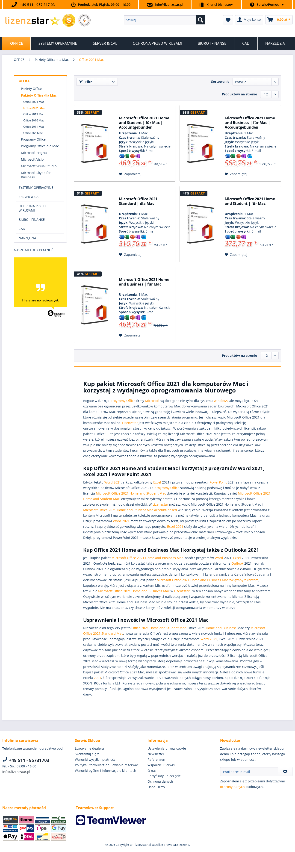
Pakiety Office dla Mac (38, 95)
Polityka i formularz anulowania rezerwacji (107, 765)
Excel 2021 (175, 526)
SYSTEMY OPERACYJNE (36, 187)
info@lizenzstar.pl (169, 4)
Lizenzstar (130, 423)
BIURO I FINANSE (32, 219)
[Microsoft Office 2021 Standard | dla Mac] (94, 224)
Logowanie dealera (89, 748)
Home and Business (221, 628)
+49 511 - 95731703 (28, 760)
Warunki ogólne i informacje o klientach (105, 770)
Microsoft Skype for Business (36, 175)
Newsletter (156, 754)
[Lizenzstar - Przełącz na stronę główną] (32, 21)
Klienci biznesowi (219, 4)
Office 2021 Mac (34, 108)
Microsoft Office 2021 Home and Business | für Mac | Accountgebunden (250, 123)
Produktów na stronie (239, 94)
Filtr (88, 82)
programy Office (122, 400)
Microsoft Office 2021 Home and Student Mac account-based (130, 510)
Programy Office (33, 139)
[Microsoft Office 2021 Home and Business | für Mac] (94, 304)
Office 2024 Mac (33, 102)
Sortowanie (220, 81)
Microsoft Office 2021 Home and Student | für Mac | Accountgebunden (144, 123)
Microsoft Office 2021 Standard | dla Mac (138, 201)
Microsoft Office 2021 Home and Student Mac (131, 493)
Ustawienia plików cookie (167, 748)
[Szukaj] (200, 19)
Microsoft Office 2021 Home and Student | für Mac (250, 201)
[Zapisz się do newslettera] (285, 771)
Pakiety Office (31, 88)
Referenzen (156, 759)
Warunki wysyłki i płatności (95, 759)
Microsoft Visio (32, 159)
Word (219, 558)
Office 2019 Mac (33, 114)
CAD (22, 229)
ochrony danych (232, 786)
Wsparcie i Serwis (161, 765)
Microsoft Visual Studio (38, 166)
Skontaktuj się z (87, 754)
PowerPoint (218, 482)
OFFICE (24, 81)
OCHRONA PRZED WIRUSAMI (32, 208)
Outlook (237, 563)
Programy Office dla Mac (40, 146)
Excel (157, 482)
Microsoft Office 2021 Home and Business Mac (147, 558)
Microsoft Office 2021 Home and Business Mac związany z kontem (207, 580)
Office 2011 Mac (33, 127)
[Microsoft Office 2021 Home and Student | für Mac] (200, 224)
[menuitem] (164, 19)
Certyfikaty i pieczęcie (164, 776)
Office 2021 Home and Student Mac (158, 628)
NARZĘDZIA (27, 238)
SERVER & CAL (29, 197)
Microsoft (152, 400)
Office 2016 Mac (33, 120)
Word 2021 (112, 482)
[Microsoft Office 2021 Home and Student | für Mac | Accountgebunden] (94, 143)
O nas (152, 770)
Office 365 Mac (33, 133)
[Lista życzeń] (228, 19)
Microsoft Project (34, 152)
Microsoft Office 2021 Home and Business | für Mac (144, 282)
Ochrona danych (160, 781)
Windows (221, 400)
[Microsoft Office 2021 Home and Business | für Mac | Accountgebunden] (200, 143)
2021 (97, 677)
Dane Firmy (156, 787)
